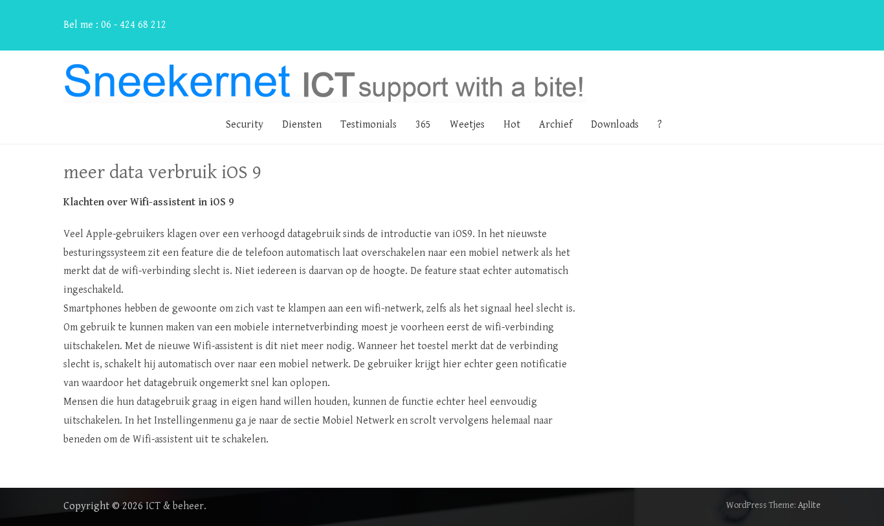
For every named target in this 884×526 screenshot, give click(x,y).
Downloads (615, 125)
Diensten (302, 125)
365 (423, 125)
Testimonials (368, 125)
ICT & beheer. (176, 506)
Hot (511, 125)
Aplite (809, 505)
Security (244, 125)
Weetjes (467, 125)
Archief (555, 125)
